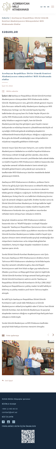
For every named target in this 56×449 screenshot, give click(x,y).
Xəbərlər (6, 18)
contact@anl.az (9, 412)
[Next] (53, 335)
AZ (41, 7)
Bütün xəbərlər (12, 91)
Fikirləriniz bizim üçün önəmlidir (19, 426)
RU (45, 7)
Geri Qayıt (9, 380)
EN (48, 7)
